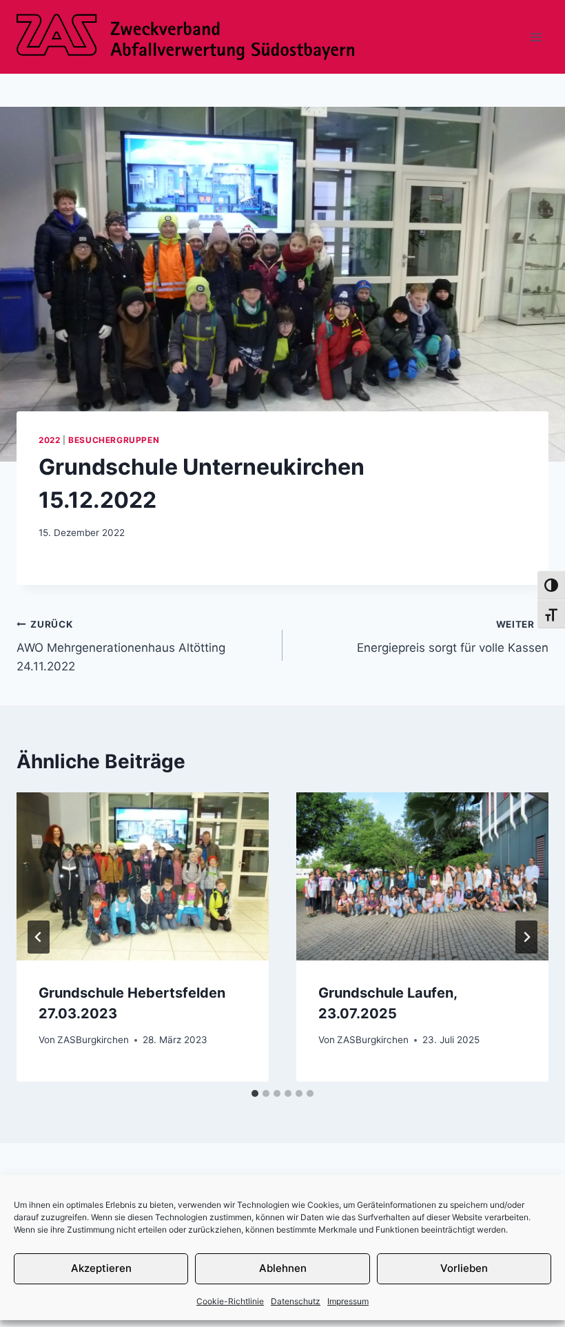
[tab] (254, 1093)
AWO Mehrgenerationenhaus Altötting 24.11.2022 (121, 646)
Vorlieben (464, 1268)
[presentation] (143, 876)
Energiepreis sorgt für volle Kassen (452, 637)
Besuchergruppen (113, 440)
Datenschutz (295, 1301)
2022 (49, 440)
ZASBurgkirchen (93, 1039)
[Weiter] (526, 937)
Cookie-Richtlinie (230, 1301)
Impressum (348, 1301)
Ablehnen (283, 1268)
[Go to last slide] (39, 937)
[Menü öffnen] (535, 37)
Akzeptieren (101, 1268)
